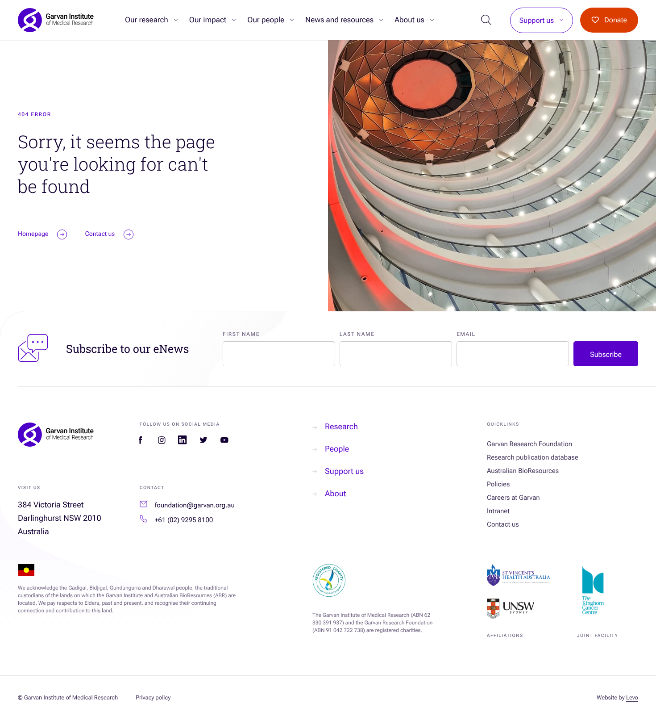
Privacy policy (153, 698)
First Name (241, 334)
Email (466, 334)
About (335, 493)
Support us (536, 20)
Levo (632, 698)
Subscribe (606, 354)
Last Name (357, 334)
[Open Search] (487, 20)
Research (341, 426)
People (337, 449)
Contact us (503, 524)
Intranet (498, 511)
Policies (498, 484)
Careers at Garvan (513, 498)
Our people (265, 20)
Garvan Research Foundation (529, 444)
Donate (615, 20)
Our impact (207, 20)
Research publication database (532, 457)
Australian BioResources (523, 471)
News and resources (339, 20)
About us (409, 20)
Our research (146, 20)
